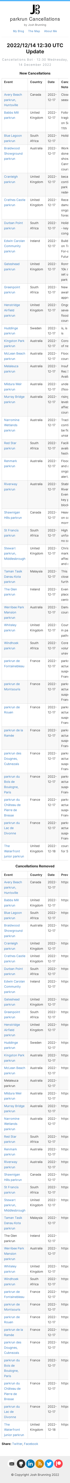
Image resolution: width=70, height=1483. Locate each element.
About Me (50, 31)
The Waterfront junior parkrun (14, 851)
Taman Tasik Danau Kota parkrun (13, 577)
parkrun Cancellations (35, 18)
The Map (34, 31)
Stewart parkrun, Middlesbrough (14, 553)
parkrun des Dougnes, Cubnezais (12, 758)
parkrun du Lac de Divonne (12, 828)
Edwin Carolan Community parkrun (14, 246)
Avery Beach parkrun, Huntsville (13, 100)
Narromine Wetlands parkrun (11, 425)
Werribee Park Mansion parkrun (14, 612)
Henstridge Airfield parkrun (12, 310)
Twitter (17, 1444)
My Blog (18, 31)
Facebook (31, 1444)
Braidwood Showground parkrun (13, 153)
